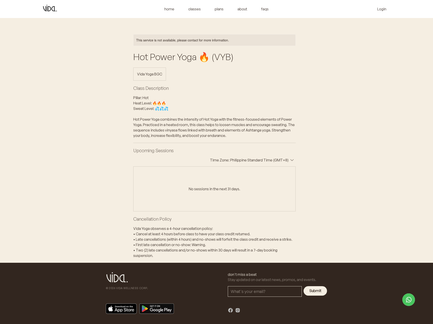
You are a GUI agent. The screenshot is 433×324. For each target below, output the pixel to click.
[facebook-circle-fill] (230, 310)
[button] (194, 9)
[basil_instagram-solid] (237, 310)
